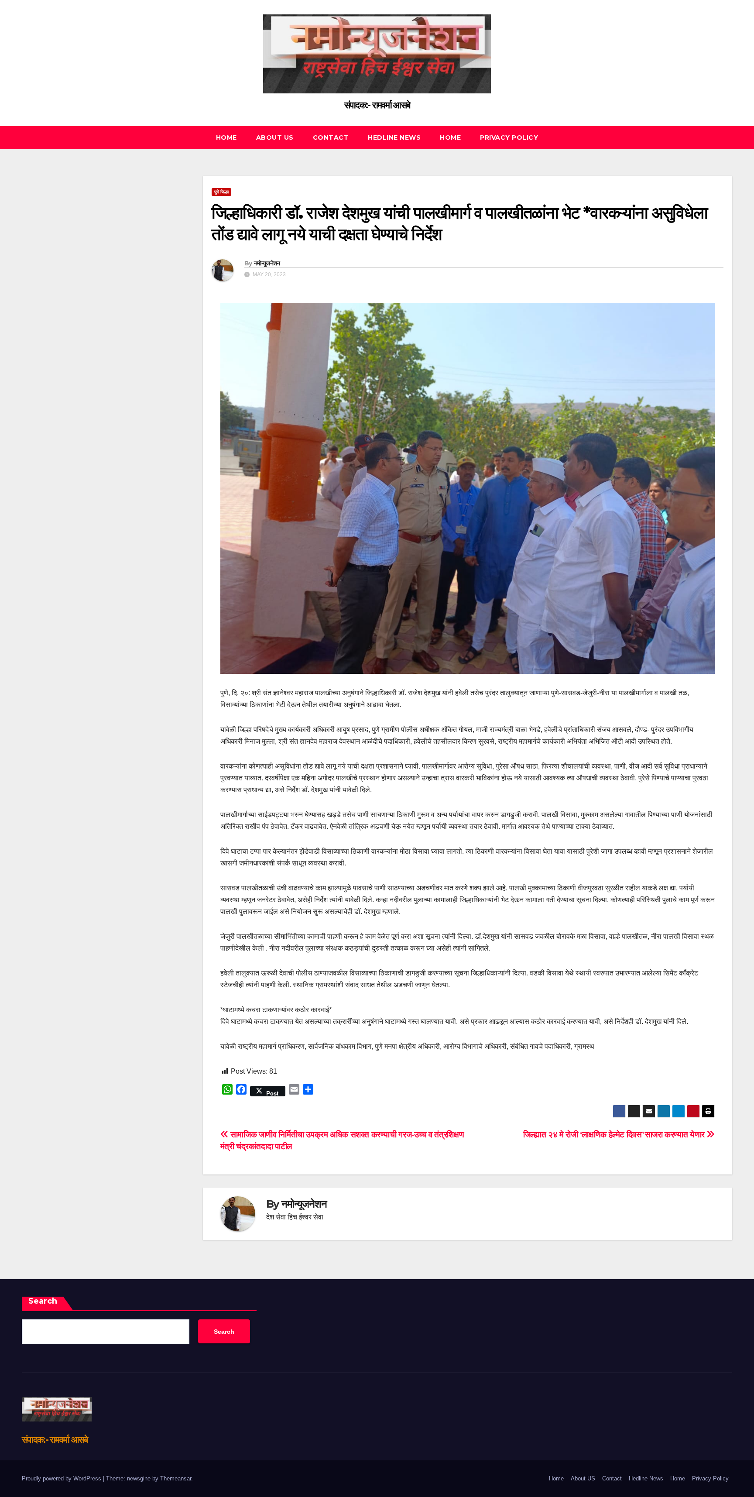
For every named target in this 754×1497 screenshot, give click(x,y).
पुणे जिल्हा (221, 191)
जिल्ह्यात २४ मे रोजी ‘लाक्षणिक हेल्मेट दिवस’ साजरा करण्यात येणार (615, 1134)
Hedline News (394, 137)
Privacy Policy (509, 137)
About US (275, 137)
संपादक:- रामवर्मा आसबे (377, 105)
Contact (331, 137)
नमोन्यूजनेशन (267, 263)
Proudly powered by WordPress (62, 1478)
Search (42, 1301)
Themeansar (175, 1478)
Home (226, 137)
